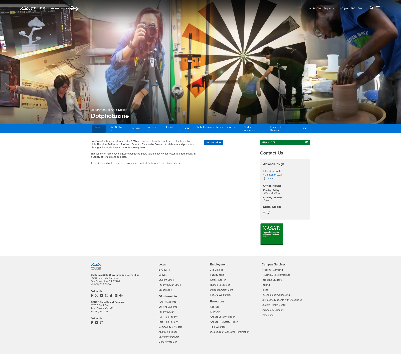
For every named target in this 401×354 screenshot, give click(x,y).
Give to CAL (269, 142)
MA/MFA (136, 128)
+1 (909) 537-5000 (101, 284)
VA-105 (270, 178)
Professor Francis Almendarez (164, 163)
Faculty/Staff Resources (277, 129)
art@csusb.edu (274, 171)
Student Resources (249, 129)
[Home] (32, 8)
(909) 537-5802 (274, 175)
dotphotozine (213, 142)
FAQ (304, 128)
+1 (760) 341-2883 (100, 311)
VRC (187, 128)
